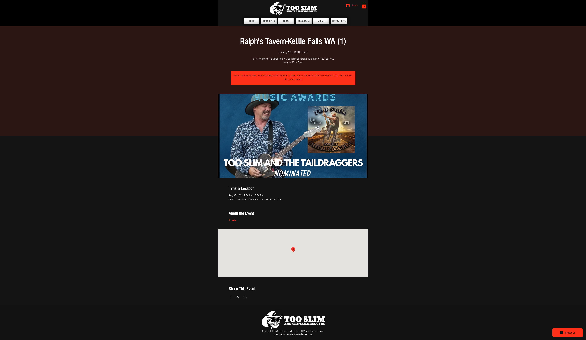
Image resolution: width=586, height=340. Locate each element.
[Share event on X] (237, 297)
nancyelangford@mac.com (299, 334)
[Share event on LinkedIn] (245, 297)
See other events (293, 79)
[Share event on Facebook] (230, 297)
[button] (364, 5)
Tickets (232, 220)
